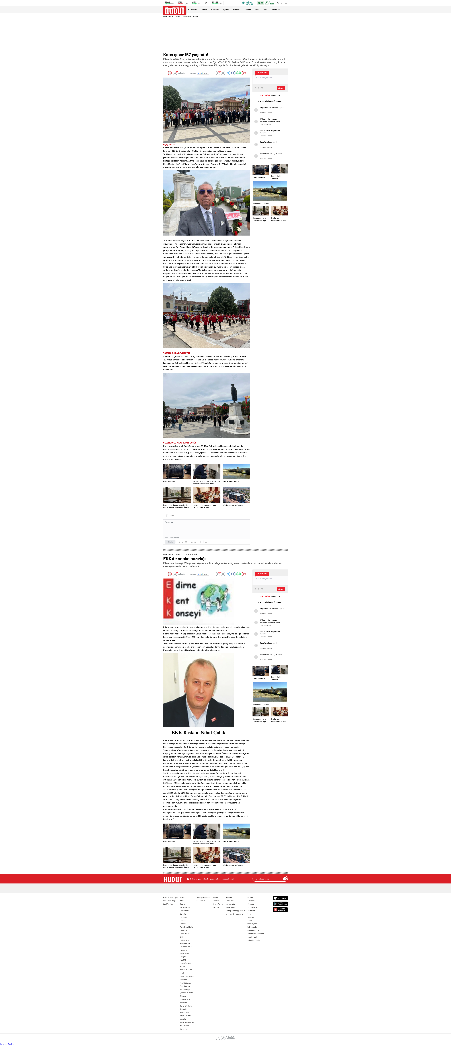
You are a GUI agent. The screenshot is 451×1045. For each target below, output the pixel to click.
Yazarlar (236, 9)
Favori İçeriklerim (186, 927)
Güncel (204, 9)
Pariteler (183, 979)
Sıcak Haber (230, 907)
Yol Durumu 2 (185, 1025)
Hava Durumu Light (170, 897)
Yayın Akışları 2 (185, 1016)
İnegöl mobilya (252, 937)
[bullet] (195, 542)
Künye (182, 966)
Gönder (170, 542)
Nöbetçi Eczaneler (187, 976)
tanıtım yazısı (252, 924)
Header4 (183, 950)
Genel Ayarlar (185, 934)
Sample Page (185, 989)
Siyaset (226, 9)
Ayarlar (183, 904)
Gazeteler (184, 930)
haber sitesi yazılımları (255, 934)
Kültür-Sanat (252, 907)
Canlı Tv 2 (183, 917)
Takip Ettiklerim (186, 1006)
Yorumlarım (184, 1029)
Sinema (183, 996)
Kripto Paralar (185, 963)
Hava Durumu (185, 943)
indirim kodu (252, 927)
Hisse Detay (184, 953)
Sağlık (265, 9)
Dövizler (183, 920)
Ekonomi (247, 9)
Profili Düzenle (185, 983)
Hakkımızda (184, 940)
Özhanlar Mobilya (253, 940)
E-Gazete (215, 9)
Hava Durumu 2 (186, 947)
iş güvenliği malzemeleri (235, 914)
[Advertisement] (225, 34)
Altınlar (183, 897)
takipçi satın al (231, 904)
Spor (257, 9)
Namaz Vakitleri (186, 970)
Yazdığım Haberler (187, 1022)
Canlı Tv (183, 914)
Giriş (181, 937)
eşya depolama (253, 930)
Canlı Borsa (184, 911)
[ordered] (191, 542)
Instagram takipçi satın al (235, 911)
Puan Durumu (185, 986)
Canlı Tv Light (168, 904)
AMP (181, 901)
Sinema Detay (185, 999)
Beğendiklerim (185, 907)
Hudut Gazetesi (168, 16)
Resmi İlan (276, 9)
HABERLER (193, 9)
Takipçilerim (184, 1009)
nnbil (182, 973)
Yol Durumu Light (169, 901)
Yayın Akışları (185, 1012)
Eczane (183, 924)
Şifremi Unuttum (186, 993)
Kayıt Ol (183, 960)
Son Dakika (184, 1002)
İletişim (183, 957)
